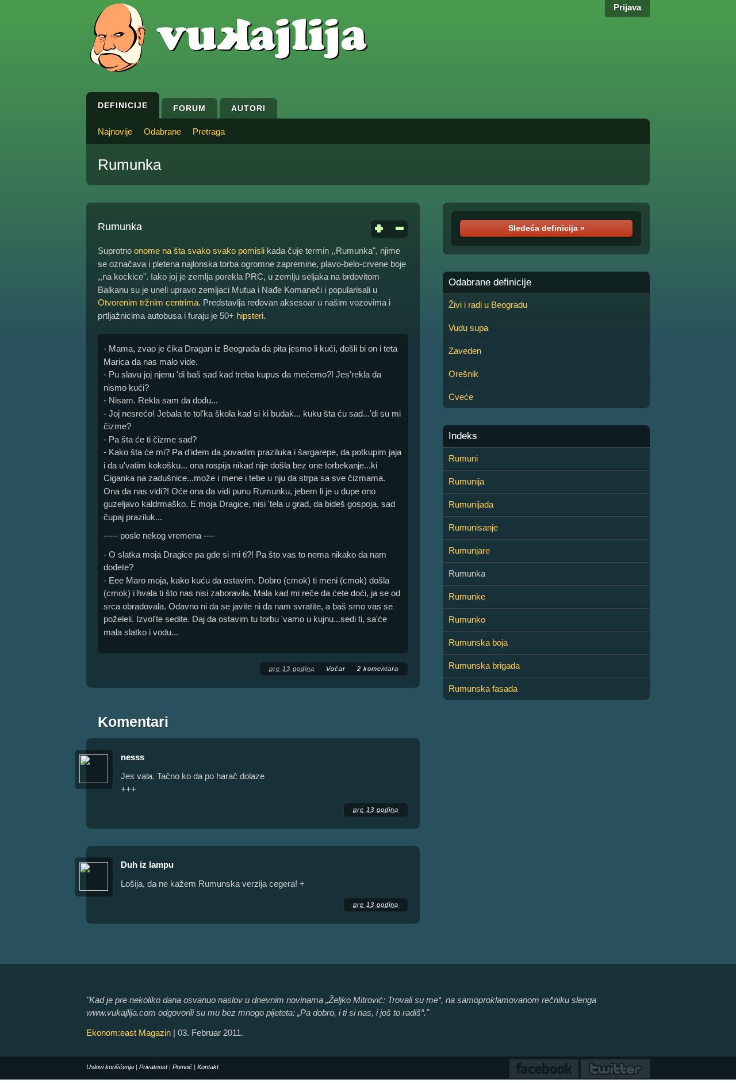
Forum (189, 108)
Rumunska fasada (483, 688)
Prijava (627, 7)
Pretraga (209, 131)
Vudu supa (468, 328)
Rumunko (466, 619)
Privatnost (153, 1066)
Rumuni (463, 458)
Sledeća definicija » (546, 227)
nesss (132, 757)
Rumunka (129, 164)
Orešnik (463, 374)
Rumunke (466, 596)
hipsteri (249, 316)
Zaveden (464, 351)
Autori (248, 108)
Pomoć (182, 1066)
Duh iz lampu (147, 865)
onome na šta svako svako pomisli (199, 251)
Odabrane (162, 131)
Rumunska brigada (484, 665)
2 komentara (377, 668)
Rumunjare (469, 550)
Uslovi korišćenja (110, 1066)
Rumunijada (470, 504)
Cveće (460, 397)
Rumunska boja (478, 642)
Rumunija (466, 481)
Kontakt (207, 1066)
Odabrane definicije (489, 282)
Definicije (123, 105)
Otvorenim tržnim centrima (148, 302)
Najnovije (115, 131)
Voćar (336, 668)
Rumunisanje (473, 527)
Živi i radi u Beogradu (487, 305)
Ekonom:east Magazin (128, 1033)
